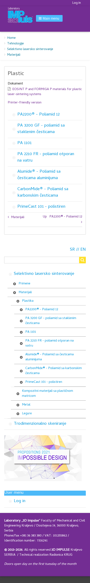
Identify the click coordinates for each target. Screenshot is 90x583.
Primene (24, 283)
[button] (49, 18)
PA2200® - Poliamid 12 (38, 114)
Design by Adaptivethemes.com (70, 580)
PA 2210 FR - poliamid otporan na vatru (45, 157)
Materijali (13, 55)
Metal (26, 405)
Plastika (27, 301)
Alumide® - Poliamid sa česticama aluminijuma (38, 175)
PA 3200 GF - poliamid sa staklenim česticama (41, 129)
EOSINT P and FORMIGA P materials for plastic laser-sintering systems (45, 92)
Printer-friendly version (24, 103)
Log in (76, 3)
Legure (27, 413)
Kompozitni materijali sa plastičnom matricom (47, 393)
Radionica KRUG (60, 555)
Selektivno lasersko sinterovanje (30, 49)
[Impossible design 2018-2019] (43, 458)
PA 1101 (24, 143)
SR (72, 249)
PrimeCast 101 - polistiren (41, 206)
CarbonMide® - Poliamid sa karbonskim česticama (42, 192)
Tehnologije (15, 43)
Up (45, 217)
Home (11, 38)
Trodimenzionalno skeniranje (40, 423)
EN (83, 249)
